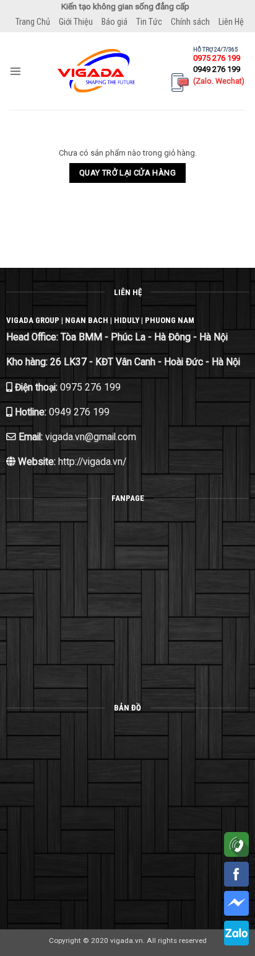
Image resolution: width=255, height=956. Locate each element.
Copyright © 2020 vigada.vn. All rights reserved (128, 940)
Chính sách (190, 22)
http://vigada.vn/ (91, 461)
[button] (15, 71)
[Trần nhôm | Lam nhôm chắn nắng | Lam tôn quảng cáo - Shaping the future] (96, 70)
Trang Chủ (32, 22)
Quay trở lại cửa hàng (127, 172)
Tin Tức (149, 22)
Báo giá (114, 22)
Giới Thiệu (76, 22)
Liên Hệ (231, 22)
